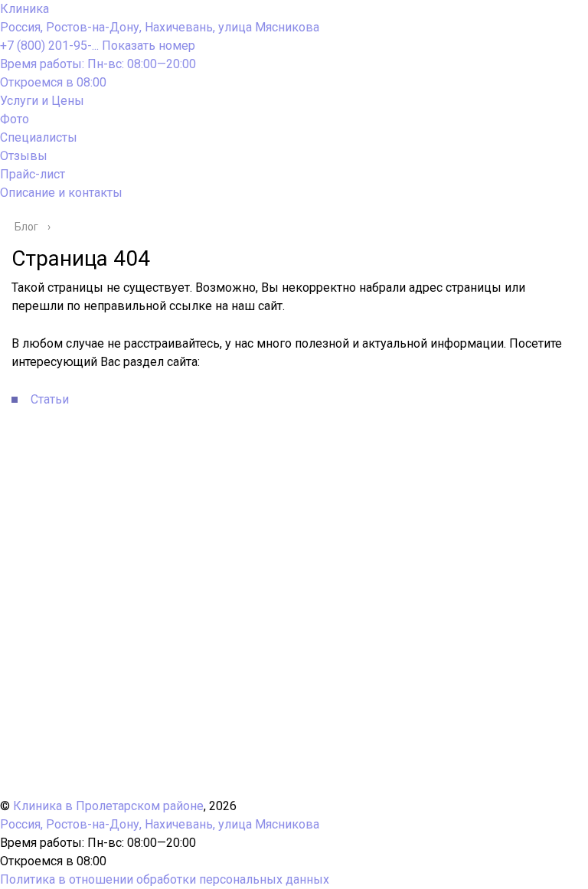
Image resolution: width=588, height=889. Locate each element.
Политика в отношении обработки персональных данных (164, 879)
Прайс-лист (32, 174)
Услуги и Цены (42, 100)
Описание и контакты (61, 192)
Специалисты (38, 137)
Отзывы (23, 156)
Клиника (24, 9)
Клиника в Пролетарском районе (108, 806)
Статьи (50, 399)
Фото (14, 119)
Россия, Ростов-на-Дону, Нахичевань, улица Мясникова (159, 27)
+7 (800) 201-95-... (97, 45)
